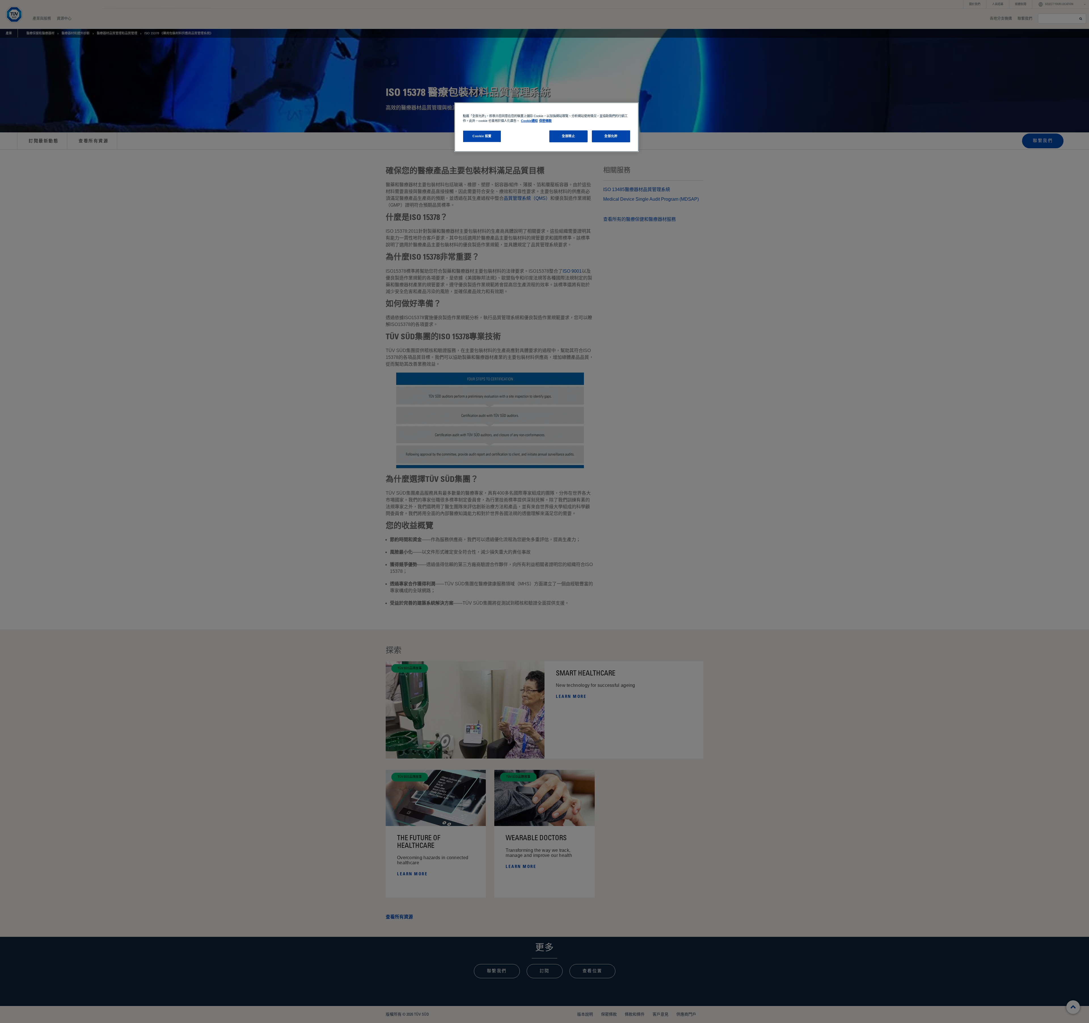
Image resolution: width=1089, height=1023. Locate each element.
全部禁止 (568, 136)
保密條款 (545, 120)
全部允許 (610, 136)
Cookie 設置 (481, 136)
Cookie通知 (529, 120)
